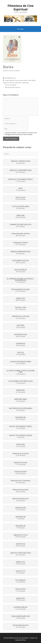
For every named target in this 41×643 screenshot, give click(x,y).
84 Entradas (20, 545)
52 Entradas (20, 363)
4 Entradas (20, 207)
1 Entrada (20, 436)
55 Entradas (20, 445)
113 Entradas (20, 463)
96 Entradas (20, 262)
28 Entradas (20, 491)
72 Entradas (20, 427)
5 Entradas (20, 572)
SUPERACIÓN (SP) (10, 78)
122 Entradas (20, 608)
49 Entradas (20, 335)
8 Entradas (20, 225)
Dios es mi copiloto (10, 85)
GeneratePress (20, 640)
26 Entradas (20, 418)
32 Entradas (20, 626)
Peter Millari (32, 80)
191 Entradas (20, 243)
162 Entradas (20, 308)
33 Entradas (20, 391)
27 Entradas (20, 189)
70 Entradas (20, 599)
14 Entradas (20, 509)
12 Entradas (20, 372)
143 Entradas (20, 536)
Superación (25, 83)
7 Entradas (20, 527)
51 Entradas (20, 180)
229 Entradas (20, 290)
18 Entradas (20, 326)
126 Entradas (20, 198)
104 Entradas (20, 216)
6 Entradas (20, 162)
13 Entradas (20, 382)
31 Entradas (20, 354)
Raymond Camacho (9, 83)
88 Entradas (20, 234)
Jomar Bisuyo (24, 80)
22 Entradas (20, 400)
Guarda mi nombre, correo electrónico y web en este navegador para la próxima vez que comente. (21, 133)
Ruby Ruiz (18, 83)
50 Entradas (20, 563)
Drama (17, 80)
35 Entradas (21, 271)
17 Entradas (20, 280)
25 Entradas (20, 554)
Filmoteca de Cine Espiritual (21, 7)
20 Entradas (20, 171)
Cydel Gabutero (10, 80)
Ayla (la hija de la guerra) (12, 87)
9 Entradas (20, 409)
